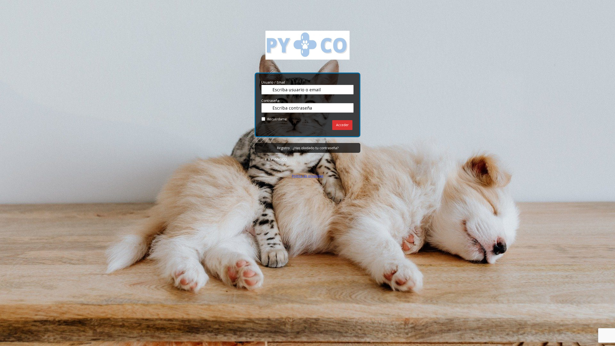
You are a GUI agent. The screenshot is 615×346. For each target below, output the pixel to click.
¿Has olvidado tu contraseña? (315, 148)
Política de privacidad (307, 176)
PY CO (307, 49)
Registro (283, 148)
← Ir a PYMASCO (273, 159)
